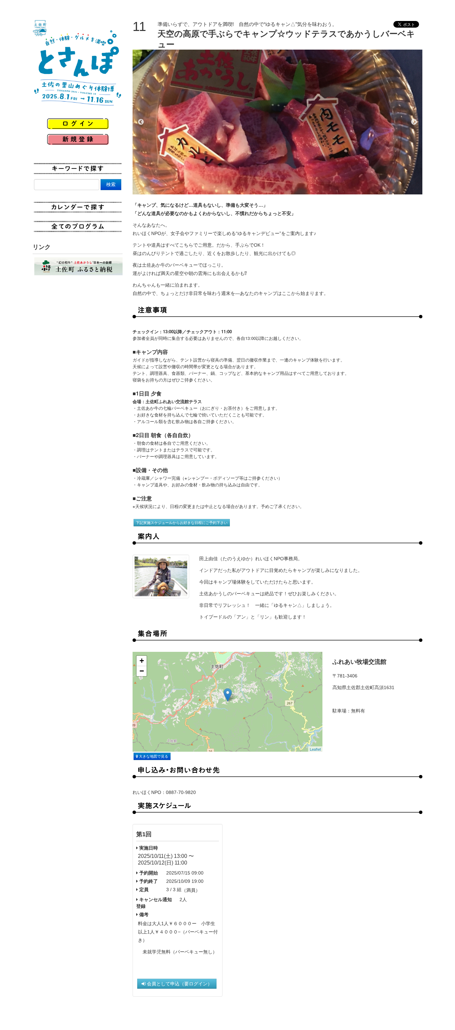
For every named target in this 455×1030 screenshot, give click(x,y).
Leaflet (315, 749)
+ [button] (142, 660)
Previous (141, 122)
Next (414, 122)
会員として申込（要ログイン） (179, 983)
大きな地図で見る (153, 756)
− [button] (142, 671)
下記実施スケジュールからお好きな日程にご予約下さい (182, 523)
